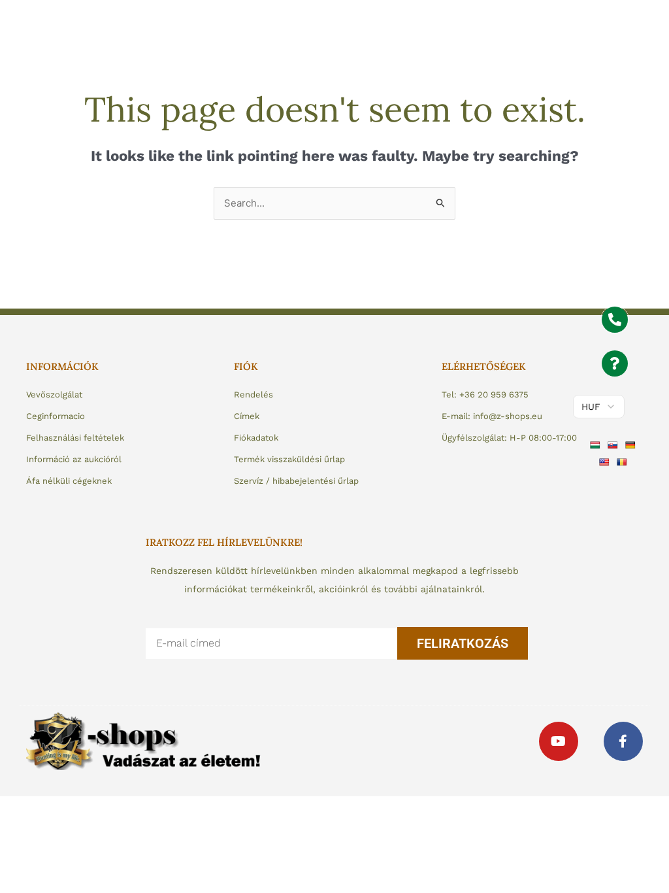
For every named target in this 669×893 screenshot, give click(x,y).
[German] (632, 444)
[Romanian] (623, 461)
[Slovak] (614, 444)
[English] (606, 461)
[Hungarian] (597, 444)
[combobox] (334, 203)
